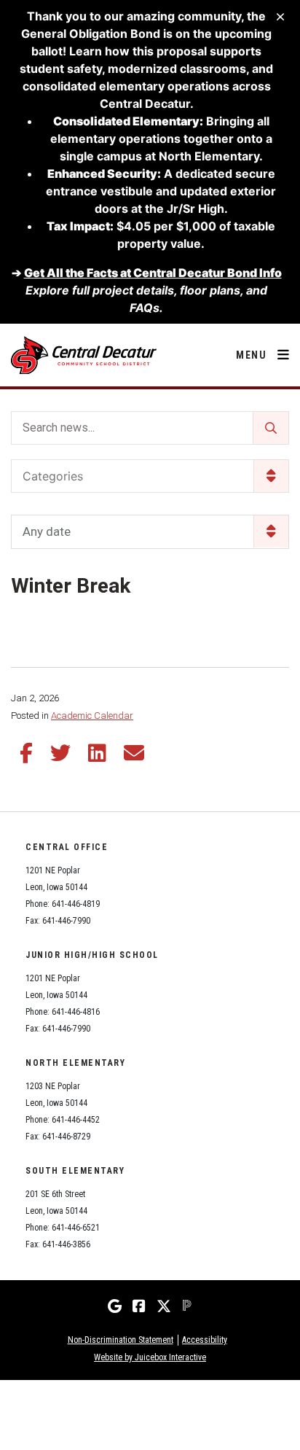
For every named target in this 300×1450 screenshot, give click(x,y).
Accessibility (204, 1340)
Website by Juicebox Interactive (150, 1357)
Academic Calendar (92, 715)
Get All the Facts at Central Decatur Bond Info (153, 272)
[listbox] (150, 532)
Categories (53, 476)
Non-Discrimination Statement (120, 1340)
